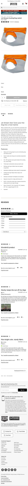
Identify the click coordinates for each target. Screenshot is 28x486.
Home (2, 16)
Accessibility (4, 450)
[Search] (1, 7)
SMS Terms (16, 442)
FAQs (2, 447)
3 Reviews (17, 21)
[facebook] (2, 469)
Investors (3, 464)
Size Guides (16, 445)
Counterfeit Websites (18, 450)
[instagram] (15, 469)
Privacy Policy (15, 392)
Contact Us (3, 442)
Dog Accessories (9, 16)
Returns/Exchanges (18, 444)
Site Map (2, 483)
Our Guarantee (17, 448)
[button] (6, 307)
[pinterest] (12, 469)
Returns (25, 101)
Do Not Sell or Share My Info (6, 481)
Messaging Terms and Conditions (16, 410)
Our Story (3, 458)
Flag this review (4, 270)
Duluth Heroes (4, 462)
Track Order (3, 444)
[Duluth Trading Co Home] (13, 4)
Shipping (3, 445)
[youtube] (9, 469)
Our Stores (3, 459)
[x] (5, 469)
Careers (3, 461)
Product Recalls (17, 452)
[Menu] (1, 3)
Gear (5, 16)
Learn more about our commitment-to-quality (14, 424)
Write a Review (14, 213)
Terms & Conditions (4, 478)
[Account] (23, 3)
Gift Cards (16, 447)
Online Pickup (4, 448)
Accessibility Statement (6, 452)
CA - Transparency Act (5, 479)
